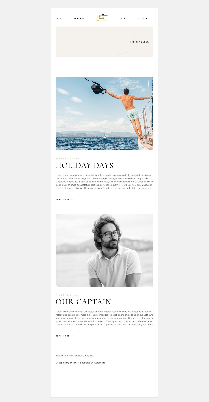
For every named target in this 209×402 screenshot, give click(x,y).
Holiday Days (85, 165)
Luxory (75, 158)
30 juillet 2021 (62, 158)
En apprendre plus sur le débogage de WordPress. (80, 362)
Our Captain (84, 302)
